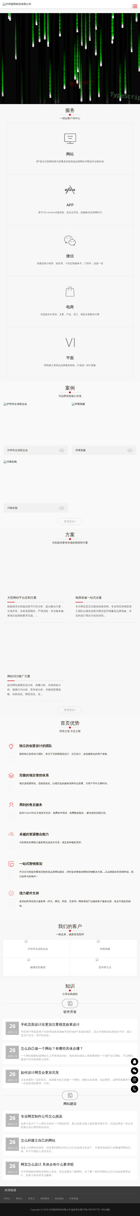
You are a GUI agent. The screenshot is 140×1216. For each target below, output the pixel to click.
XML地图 (105, 1209)
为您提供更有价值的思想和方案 (70, 542)
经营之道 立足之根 (70, 731)
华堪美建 (73, 1198)
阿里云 (31, 1198)
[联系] (134, 1080)
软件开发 (70, 1011)
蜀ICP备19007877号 (90, 1209)
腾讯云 (19, 1198)
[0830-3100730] (134, 1089)
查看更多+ (70, 521)
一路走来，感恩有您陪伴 (70, 934)
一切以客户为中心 (70, 118)
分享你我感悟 (70, 994)
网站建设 (70, 1103)
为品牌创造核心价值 (70, 396)
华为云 (7, 1198)
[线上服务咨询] (134, 1061)
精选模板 (59, 1198)
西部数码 (44, 1198)
